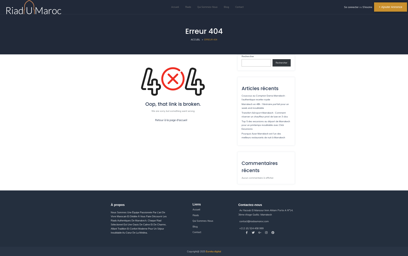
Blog (226, 7)
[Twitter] (253, 233)
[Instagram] (266, 233)
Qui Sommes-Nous (207, 7)
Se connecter (351, 7)
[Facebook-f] (247, 233)
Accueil (175, 7)
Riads (188, 7)
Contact (239, 7)
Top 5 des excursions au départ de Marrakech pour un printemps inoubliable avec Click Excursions (266, 125)
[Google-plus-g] (260, 233)
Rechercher (248, 56)
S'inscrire (367, 7)
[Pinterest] (273, 233)
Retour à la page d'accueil (171, 120)
